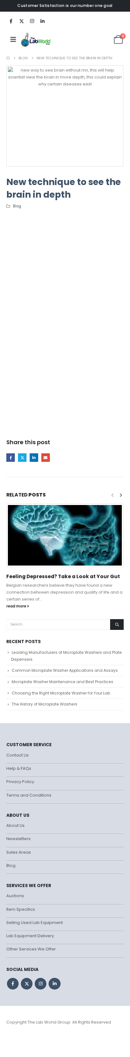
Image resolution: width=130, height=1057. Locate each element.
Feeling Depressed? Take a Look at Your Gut (63, 576)
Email (45, 457)
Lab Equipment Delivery (30, 936)
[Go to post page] (65, 535)
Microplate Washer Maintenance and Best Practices (62, 681)
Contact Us (17, 755)
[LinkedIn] (42, 20)
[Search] (117, 624)
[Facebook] (11, 20)
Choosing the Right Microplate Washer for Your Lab (61, 693)
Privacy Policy (20, 782)
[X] (21, 20)
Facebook (10, 457)
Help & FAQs (18, 768)
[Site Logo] (36, 40)
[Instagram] (31, 20)
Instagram (40, 984)
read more (16, 606)
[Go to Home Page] (8, 58)
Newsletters (18, 839)
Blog (17, 206)
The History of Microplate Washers (44, 704)
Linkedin (54, 984)
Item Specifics (20, 909)
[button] (121, 495)
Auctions (15, 896)
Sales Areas (18, 852)
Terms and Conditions (28, 795)
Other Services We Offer (31, 949)
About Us (15, 825)
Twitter (22, 457)
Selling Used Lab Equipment (34, 923)
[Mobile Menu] (13, 39)
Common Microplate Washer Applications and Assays (65, 670)
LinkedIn (34, 457)
